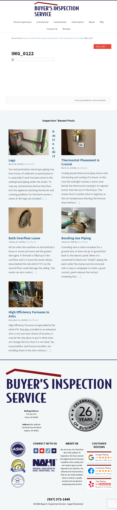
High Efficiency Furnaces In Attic (29, 314)
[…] (44, 198)
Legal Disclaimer (75, 503)
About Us (72, 443)
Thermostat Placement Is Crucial (80, 162)
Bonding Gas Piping (76, 238)
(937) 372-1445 (58, 499)
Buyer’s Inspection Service (53, 503)
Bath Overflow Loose (24, 238)
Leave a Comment (99, 100)
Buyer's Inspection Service (58, 9)
